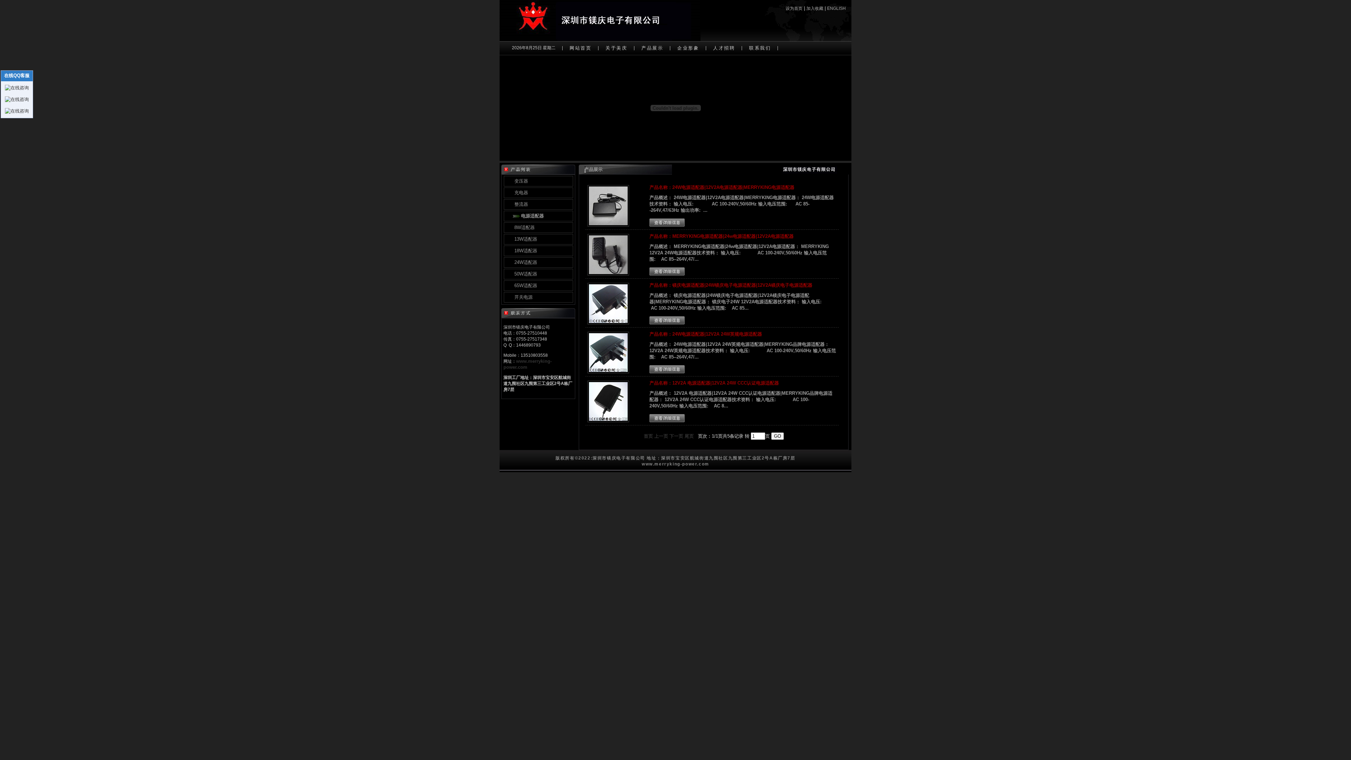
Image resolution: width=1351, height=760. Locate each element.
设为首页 (794, 8)
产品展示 (652, 48)
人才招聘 (724, 48)
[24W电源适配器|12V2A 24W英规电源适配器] (608, 371)
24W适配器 (525, 262)
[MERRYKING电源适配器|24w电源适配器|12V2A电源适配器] (608, 274)
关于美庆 (616, 48)
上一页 (661, 436)
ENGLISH (836, 8)
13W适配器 (525, 239)
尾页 (689, 436)
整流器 (520, 204)
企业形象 (688, 48)
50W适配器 (525, 274)
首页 (648, 436)
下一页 (676, 436)
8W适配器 (524, 227)
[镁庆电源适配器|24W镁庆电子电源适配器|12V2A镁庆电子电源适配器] (608, 322)
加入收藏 (814, 8)
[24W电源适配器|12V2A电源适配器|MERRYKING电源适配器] (608, 225)
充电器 (520, 192)
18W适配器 (525, 250)
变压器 (520, 181)
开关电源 (523, 297)
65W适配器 (525, 285)
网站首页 (580, 48)
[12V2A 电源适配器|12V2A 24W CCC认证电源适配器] (608, 420)
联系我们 (760, 48)
